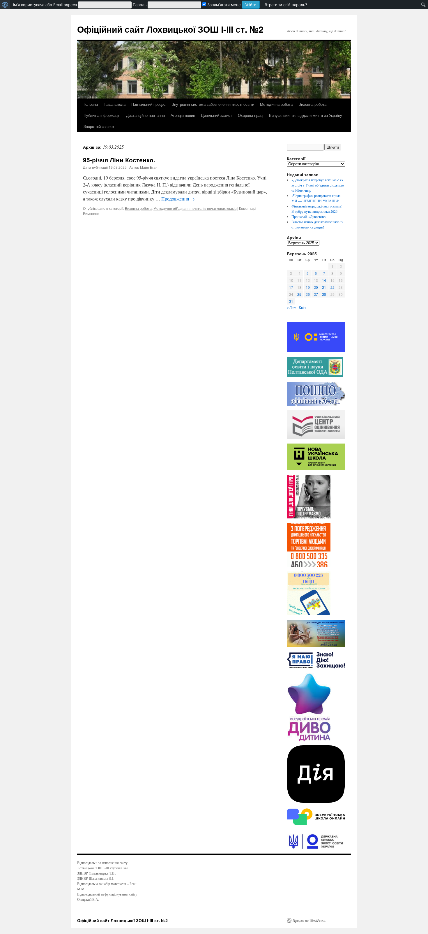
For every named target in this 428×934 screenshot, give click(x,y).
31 (291, 301)
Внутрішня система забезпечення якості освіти (212, 104)
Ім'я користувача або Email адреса (45, 4)
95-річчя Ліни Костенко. (119, 159)
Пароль (139, 4)
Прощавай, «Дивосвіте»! (309, 216)
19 (308, 287)
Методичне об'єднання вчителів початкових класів (194, 208)
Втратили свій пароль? (286, 4)
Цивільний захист (216, 115)
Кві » (302, 307)
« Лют (291, 307)
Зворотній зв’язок (99, 126)
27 (316, 294)
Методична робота (276, 104)
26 (308, 294)
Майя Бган (149, 167)
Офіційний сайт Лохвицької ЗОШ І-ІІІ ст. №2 (170, 29)
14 (324, 280)
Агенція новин (183, 115)
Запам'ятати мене (223, 4)
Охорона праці (250, 115)
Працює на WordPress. (309, 920)
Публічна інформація (102, 115)
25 (299, 294)
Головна (91, 104)
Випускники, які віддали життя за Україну (305, 115)
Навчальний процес (148, 104)
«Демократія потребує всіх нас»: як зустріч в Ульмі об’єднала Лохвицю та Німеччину (317, 185)
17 (291, 287)
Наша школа (114, 104)
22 (332, 287)
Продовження (178, 199)
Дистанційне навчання (145, 115)
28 (324, 294)
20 (316, 287)
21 (324, 287)
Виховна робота (312, 104)
